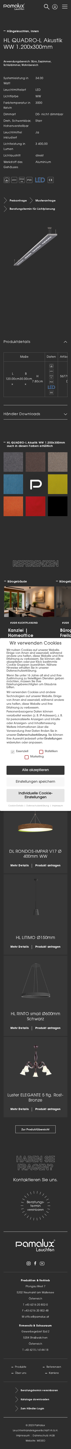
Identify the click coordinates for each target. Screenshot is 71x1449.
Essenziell (22, 751)
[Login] (55, 5)
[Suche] (47, 7)
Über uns (20, 1373)
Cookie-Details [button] (16, 806)
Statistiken (51, 751)
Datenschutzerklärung (32, 735)
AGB (52, 1436)
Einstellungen (53, 738)
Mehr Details (19, 866)
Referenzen (54, 1367)
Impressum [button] (57, 806)
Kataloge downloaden (35, 1399)
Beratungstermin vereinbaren (39, 1390)
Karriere (54, 1373)
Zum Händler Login (32, 1408)
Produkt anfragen (48, 866)
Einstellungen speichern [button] (35, 781)
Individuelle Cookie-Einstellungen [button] (35, 795)
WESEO (41, 1441)
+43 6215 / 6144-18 (36, 1350)
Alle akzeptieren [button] (35, 770)
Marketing (37, 756)
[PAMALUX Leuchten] (14, 7)
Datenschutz (41, 1436)
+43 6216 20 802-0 (36, 1305)
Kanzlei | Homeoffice (20, 632)
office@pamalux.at (37, 1317)
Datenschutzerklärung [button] (38, 806)
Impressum (23, 1436)
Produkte (20, 1367)
